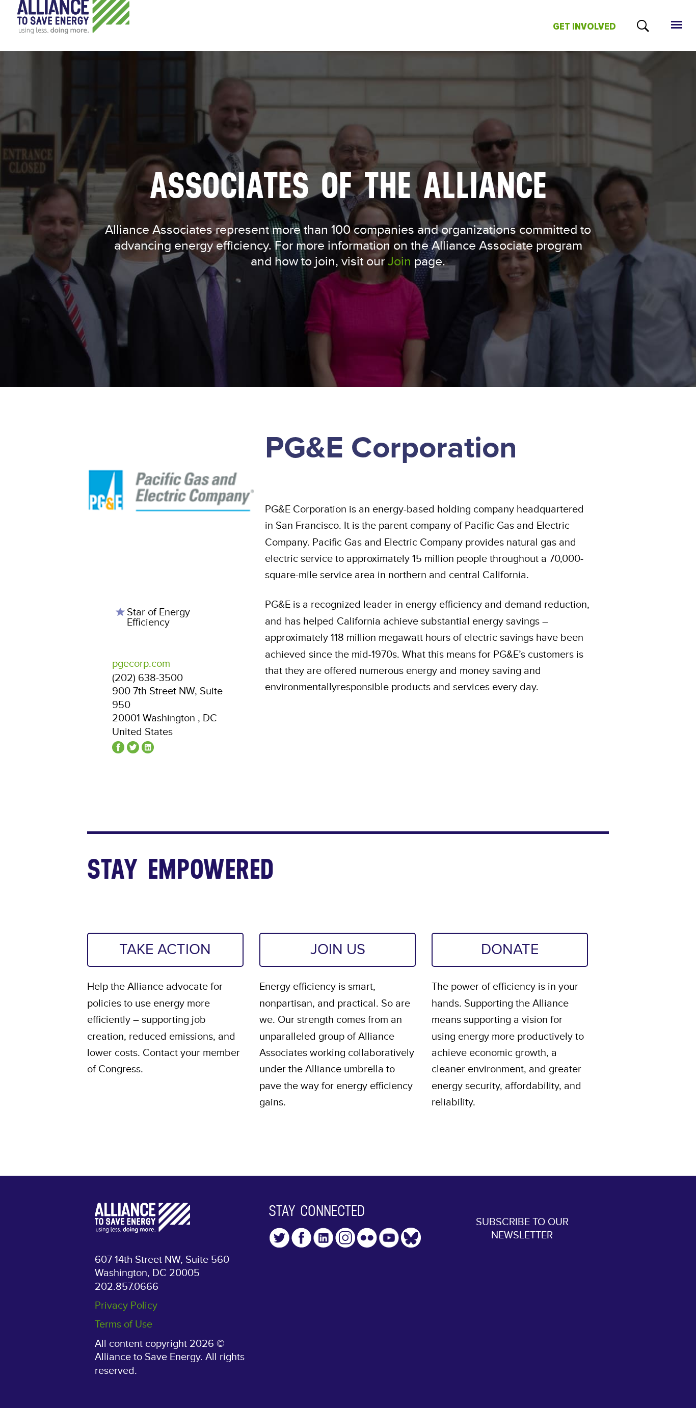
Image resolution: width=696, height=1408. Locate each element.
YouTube (389, 1238)
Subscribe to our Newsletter (522, 1229)
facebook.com (118, 747)
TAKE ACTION (165, 949)
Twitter (279, 1238)
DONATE (510, 949)
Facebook (301, 1238)
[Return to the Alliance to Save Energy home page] (73, 26)
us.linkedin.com (148, 747)
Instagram (345, 1238)
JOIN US (337, 949)
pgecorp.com (141, 664)
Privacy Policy (126, 1305)
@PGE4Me (133, 747)
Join (399, 261)
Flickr (367, 1238)
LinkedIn (323, 1238)
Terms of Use (123, 1324)
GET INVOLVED (584, 26)
